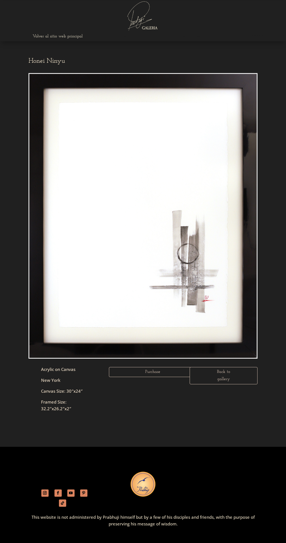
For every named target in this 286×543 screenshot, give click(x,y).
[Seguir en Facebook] (58, 493)
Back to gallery (223, 375)
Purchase (152, 372)
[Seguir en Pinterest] (83, 493)
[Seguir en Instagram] (45, 493)
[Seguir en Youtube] (71, 493)
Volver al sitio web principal (58, 36)
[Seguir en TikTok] (62, 503)
